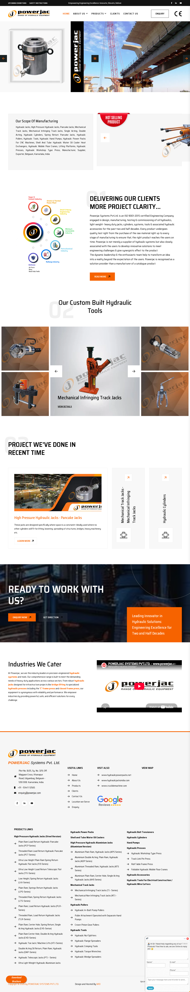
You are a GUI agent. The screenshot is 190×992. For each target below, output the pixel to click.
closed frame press (69, 688)
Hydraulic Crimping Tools (86, 946)
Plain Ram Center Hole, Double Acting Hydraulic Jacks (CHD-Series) (40, 936)
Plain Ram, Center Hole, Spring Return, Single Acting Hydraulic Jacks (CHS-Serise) (39, 926)
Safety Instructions (38, 3)
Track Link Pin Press (140, 859)
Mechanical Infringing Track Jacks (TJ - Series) (96, 890)
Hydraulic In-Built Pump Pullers (89, 910)
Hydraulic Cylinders (76, 397)
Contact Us (130, 13)
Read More (100, 276)
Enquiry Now (20, 617)
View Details (65, 406)
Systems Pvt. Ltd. (34, 763)
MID (98, 984)
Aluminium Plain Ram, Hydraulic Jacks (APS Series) (98, 852)
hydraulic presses (17, 688)
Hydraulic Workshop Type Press (146, 853)
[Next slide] (134, 371)
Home (66, 13)
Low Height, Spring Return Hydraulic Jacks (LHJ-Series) (38, 880)
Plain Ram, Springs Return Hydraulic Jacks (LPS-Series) (38, 890)
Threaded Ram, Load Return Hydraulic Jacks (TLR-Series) (39, 917)
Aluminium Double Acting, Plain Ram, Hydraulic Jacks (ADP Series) (96, 859)
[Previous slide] (56, 371)
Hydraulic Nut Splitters (85, 935)
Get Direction (50, 617)
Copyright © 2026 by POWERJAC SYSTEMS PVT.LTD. (33, 984)
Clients (115, 13)
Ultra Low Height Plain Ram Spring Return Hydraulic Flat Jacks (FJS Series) (38, 862)
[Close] (187, 938)
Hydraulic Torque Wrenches (88, 951)
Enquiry (160, 13)
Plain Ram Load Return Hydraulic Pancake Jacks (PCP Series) (38, 843)
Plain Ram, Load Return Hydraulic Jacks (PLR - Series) (40, 908)
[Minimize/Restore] (184, 938)
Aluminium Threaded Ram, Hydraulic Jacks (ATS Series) (97, 868)
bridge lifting (58, 684)
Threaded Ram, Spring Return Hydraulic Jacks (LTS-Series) (39, 899)
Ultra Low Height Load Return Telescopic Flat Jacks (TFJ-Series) (39, 871)
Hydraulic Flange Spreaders (88, 941)
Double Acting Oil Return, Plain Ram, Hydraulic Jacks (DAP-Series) (40, 950)
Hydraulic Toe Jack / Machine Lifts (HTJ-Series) (40, 943)
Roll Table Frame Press (142, 864)
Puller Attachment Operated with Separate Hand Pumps (98, 917)
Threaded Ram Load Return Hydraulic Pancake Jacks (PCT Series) (40, 853)
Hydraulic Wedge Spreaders (88, 957)
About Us (79, 13)
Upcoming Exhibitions (17, 3)
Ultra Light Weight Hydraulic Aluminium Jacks (39, 963)
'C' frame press (47, 688)
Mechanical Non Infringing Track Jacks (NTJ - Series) (96, 897)
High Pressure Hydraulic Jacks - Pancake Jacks (48, 518)
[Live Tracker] (147, 938)
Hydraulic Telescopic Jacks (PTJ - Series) (37, 957)
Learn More (23, 541)
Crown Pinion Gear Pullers (87, 925)
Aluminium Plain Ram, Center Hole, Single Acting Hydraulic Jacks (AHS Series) (97, 877)
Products (97, 13)
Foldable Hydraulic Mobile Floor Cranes (149, 869)
